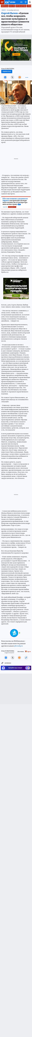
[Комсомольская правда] (10, 2)
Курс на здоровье (21, 6)
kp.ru (29, 651)
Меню (2, 2)
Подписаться (7, 71)
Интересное (8, 663)
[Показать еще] (27, 77)
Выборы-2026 (4, 6)
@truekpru (18, 646)
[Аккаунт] (30, 2)
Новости (12, 6)
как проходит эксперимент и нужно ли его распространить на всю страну (15, 201)
